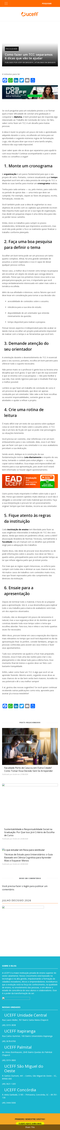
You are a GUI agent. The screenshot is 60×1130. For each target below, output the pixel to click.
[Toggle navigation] (6, 3)
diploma (18, 117)
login (26, 886)
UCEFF (20, 62)
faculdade (7, 541)
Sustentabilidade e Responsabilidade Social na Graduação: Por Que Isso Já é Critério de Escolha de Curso (29, 832)
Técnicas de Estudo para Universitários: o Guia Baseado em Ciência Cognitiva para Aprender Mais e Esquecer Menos (28, 857)
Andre (15, 774)
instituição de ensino (17, 529)
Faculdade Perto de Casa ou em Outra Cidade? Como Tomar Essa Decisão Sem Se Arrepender (28, 769)
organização (10, 174)
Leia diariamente (32, 457)
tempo (54, 177)
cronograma (44, 183)
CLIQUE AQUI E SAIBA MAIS (30, 1124)
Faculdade (12, 48)
